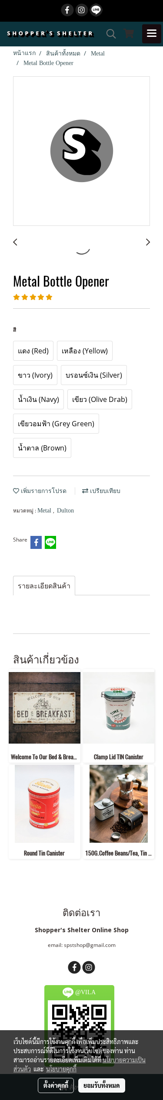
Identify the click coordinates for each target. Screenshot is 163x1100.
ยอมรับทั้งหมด (101, 1085)
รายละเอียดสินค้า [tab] (44, 586)
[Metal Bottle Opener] (81, 151)
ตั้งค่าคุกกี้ (55, 1085)
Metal (45, 510)
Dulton (65, 510)
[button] (108, 34)
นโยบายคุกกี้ (61, 1069)
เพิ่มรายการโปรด (43, 491)
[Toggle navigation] (151, 33)
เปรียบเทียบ (104, 491)
